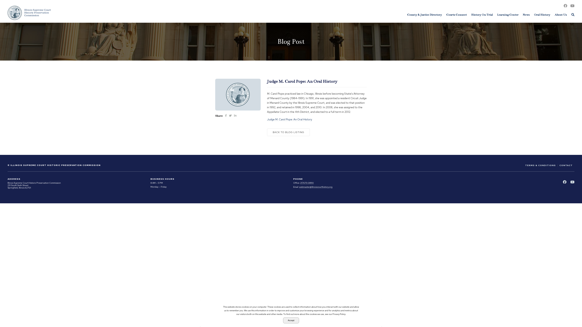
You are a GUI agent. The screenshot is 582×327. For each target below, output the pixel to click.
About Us (561, 14)
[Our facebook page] (565, 5)
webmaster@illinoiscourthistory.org (315, 187)
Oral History (542, 14)
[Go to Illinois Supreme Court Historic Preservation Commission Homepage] (29, 13)
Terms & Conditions (540, 165)
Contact (566, 165)
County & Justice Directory (424, 14)
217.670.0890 (307, 183)
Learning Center (507, 14)
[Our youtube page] (572, 5)
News (526, 14)
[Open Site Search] (572, 14)
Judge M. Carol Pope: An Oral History (289, 119)
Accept (291, 320)
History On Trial (482, 14)
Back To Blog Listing (288, 132)
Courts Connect (456, 14)
